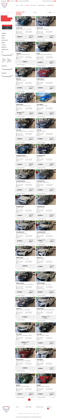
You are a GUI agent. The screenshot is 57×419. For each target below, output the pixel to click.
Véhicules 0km (33, 5)
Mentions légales (28, 406)
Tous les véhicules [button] (7, 25)
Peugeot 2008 (4, 18)
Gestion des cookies (39, 406)
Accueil (17, 5)
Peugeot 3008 (4, 16)
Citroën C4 (10, 18)
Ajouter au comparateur (21, 40)
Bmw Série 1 (8, 20)
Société (21, 5)
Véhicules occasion (41, 5)
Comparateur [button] (50, 5)
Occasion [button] (7, 28)
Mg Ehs (3, 20)
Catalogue (27, 5)
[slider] (2, 55)
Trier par (34, 12)
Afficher (50, 12)
